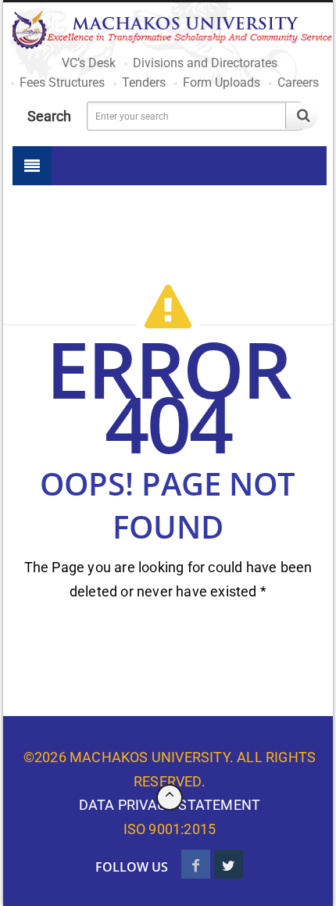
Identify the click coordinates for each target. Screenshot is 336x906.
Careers (298, 82)
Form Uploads (221, 82)
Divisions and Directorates (205, 63)
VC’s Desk (89, 63)
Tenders (144, 82)
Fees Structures (62, 82)
